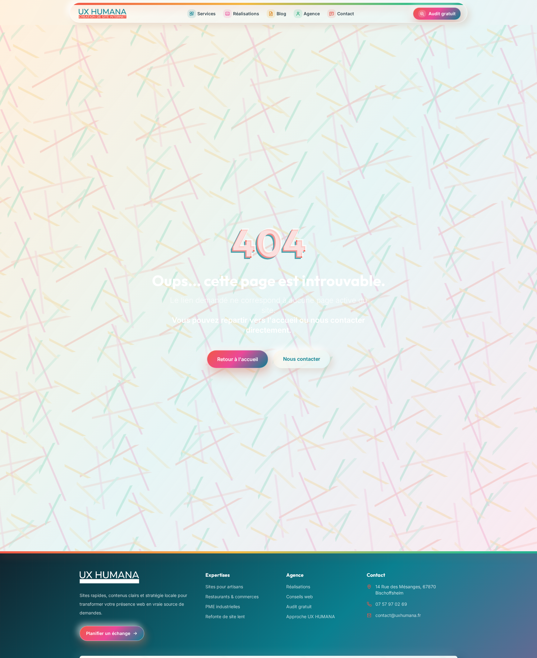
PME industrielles (222, 606)
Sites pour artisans (224, 586)
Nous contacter (301, 359)
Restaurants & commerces (232, 596)
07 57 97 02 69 (391, 604)
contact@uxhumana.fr (398, 615)
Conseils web (299, 596)
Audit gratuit (299, 606)
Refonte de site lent (225, 616)
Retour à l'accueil (237, 359)
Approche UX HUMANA (310, 616)
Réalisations (298, 586)
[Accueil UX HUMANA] (102, 13)
